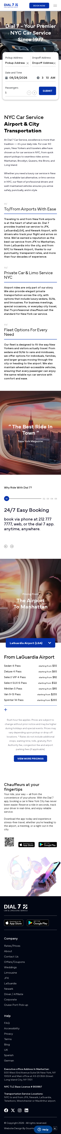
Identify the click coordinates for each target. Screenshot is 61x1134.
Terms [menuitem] (8, 1039)
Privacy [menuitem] (8, 1033)
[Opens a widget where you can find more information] (43, 1130)
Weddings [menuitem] (10, 967)
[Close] (27, 63)
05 (56, 498)
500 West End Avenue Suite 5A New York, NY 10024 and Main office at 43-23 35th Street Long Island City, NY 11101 (30, 1076)
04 (51, 498)
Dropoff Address (41, 57)
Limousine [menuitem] (10, 972)
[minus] (29, 93)
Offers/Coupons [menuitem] (14, 962)
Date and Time (13, 72)
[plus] (34, 93)
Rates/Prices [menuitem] (12, 945)
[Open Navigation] (55, 5)
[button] (5, 546)
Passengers (11, 87)
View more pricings (30, 758)
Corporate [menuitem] (10, 999)
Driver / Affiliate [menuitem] (13, 994)
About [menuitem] (8, 951)
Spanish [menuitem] (9, 1055)
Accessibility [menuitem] (11, 1028)
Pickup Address (14, 57)
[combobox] (17, 62)
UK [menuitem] (6, 1049)
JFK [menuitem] (6, 978)
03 (48, 498)
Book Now (39, 5)
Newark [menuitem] (8, 988)
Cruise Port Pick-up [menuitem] (16, 1004)
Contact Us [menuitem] (11, 956)
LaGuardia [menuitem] (10, 983)
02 (44, 498)
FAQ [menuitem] (7, 1023)
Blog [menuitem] (7, 1044)
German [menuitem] (9, 1060)
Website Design (13, 1128)
